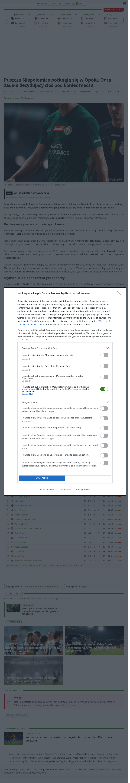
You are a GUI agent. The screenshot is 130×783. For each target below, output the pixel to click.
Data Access (65, 489)
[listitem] (65, 348)
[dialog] (65, 391)
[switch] (104, 355)
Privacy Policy (83, 489)
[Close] (120, 294)
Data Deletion (47, 489)
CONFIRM (42, 478)
